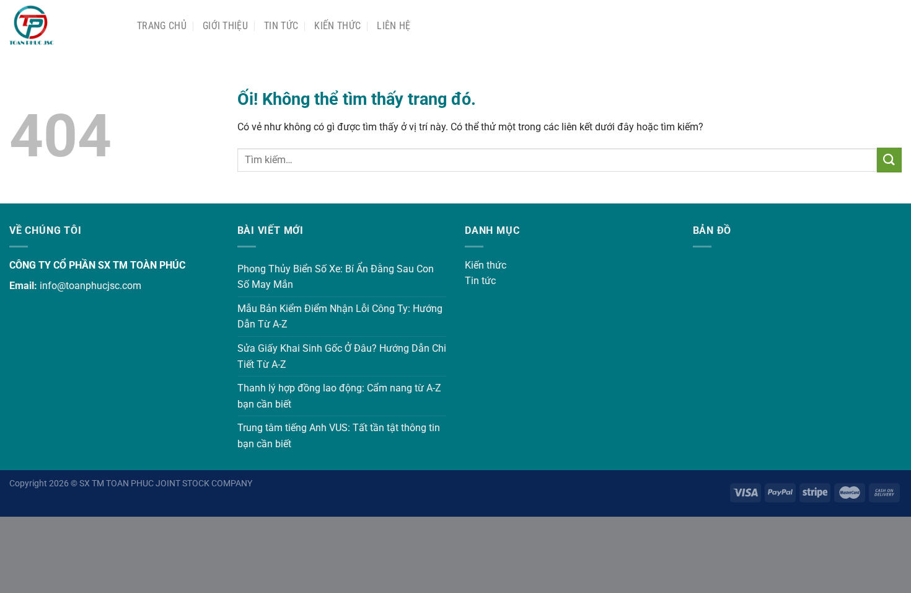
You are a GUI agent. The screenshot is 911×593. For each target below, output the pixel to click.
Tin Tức (281, 26)
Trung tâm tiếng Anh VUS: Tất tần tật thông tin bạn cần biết (338, 436)
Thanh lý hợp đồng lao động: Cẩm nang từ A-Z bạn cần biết (339, 396)
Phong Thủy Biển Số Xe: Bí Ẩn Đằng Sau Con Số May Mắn (335, 277)
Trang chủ (162, 26)
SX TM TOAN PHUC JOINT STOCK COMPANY (165, 483)
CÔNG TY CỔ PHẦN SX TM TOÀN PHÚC (97, 265)
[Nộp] (889, 160)
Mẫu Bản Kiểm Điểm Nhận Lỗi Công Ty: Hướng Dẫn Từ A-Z (339, 317)
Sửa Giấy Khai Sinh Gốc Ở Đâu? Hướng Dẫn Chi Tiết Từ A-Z (341, 356)
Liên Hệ (393, 26)
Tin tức (480, 281)
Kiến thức (337, 26)
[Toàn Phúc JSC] (63, 25)
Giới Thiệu (225, 26)
